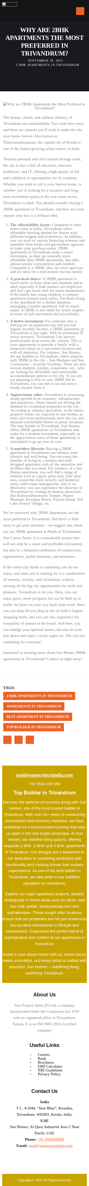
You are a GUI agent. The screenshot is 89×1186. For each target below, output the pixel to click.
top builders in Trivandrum (37, 356)
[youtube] (54, 1160)
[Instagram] (34, 1160)
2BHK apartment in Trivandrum (28, 209)
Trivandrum (53, 228)
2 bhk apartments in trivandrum (39, 696)
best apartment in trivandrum (37, 716)
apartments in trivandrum (33, 706)
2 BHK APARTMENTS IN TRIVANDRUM (47, 65)
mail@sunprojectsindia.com (44, 775)
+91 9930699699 (51, 1139)
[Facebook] (44, 1160)
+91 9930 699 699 (44, 783)
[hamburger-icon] (80, 11)
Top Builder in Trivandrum (33, 727)
